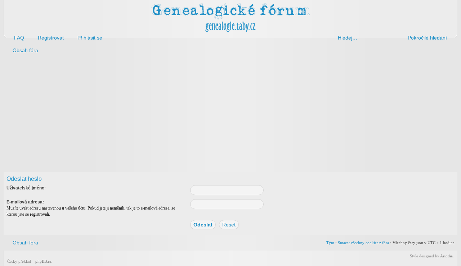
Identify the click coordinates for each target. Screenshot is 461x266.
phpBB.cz (43, 261)
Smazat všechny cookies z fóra (363, 242)
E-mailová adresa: (25, 202)
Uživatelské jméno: (26, 188)
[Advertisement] (220, 114)
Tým (330, 242)
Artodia (446, 256)
